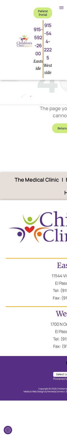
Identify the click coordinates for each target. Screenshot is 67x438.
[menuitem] (37, 179)
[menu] (61, 7)
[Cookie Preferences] (8, 430)
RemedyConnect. (56, 391)
